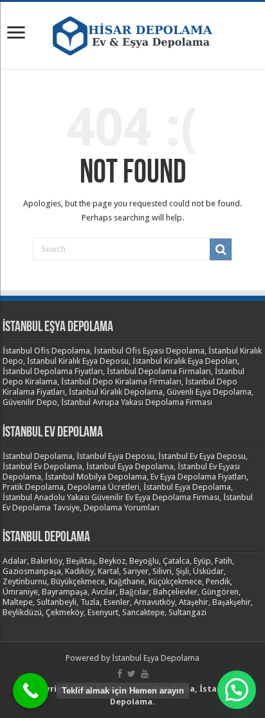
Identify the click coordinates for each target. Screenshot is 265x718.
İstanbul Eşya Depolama (155, 658)
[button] (236, 689)
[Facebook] (119, 673)
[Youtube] (145, 673)
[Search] (221, 249)
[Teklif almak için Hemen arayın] (30, 690)
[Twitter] (131, 673)
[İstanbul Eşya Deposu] (132, 32)
